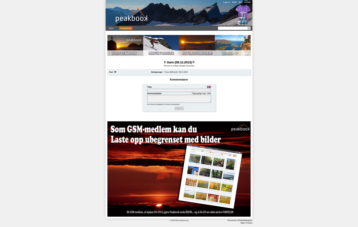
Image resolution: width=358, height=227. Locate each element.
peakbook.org (183, 220)
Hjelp (240, 2)
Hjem (111, 28)
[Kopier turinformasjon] (193, 62)
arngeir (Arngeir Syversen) (183, 66)
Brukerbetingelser (245, 220)
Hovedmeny (125, 28)
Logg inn (226, 2)
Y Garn (166, 72)
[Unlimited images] (179, 169)
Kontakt (247, 2)
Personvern (232, 220)
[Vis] (115, 72)
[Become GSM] (179, 45)
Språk (234, 2)
